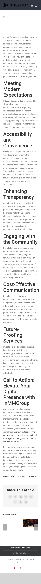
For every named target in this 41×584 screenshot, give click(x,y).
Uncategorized (31, 476)
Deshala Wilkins (10, 476)
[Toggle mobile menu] (36, 6)
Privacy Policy (21, 553)
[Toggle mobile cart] (32, 6)
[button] (5, 527)
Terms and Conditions (20, 547)
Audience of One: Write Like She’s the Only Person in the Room (30, 523)
